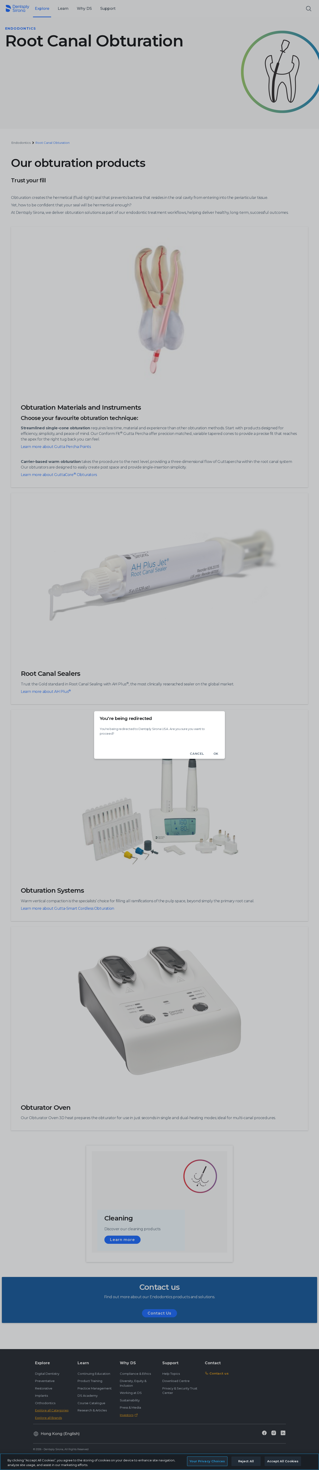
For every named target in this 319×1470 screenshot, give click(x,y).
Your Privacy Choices (207, 1461)
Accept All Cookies (282, 1461)
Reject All (246, 1461)
